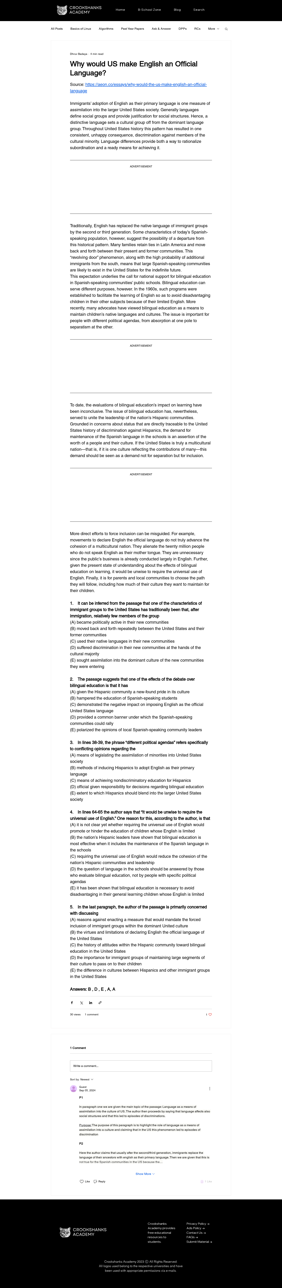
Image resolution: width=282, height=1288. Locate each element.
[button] (226, 28)
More (211, 28)
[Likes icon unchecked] (81, 1180)
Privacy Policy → (198, 1222)
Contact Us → (196, 1231)
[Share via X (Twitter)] (81, 1001)
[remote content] (141, 189)
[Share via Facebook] (72, 1001)
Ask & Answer (161, 28)
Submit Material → (199, 1240)
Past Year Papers (132, 28)
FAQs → (192, 1236)
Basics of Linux (80, 28)
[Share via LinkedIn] (90, 1001)
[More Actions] (209, 1087)
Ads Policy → (195, 1227)
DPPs (183, 28)
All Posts (57, 28)
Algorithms (106, 28)
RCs (197, 28)
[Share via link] (100, 1001)
